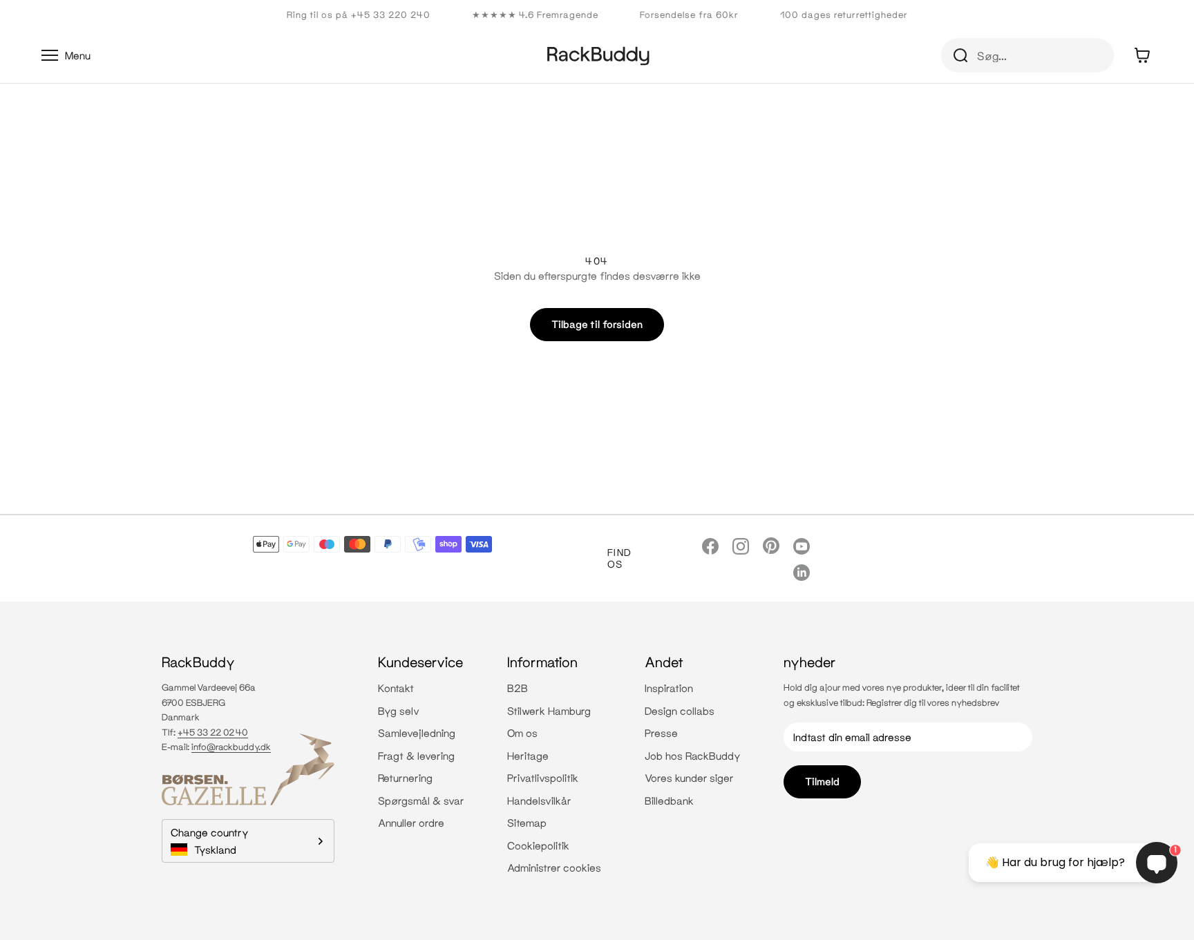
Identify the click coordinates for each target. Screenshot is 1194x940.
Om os (522, 733)
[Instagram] (740, 545)
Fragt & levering (416, 755)
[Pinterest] (771, 545)
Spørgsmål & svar (421, 800)
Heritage (528, 755)
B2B (517, 688)
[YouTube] (801, 545)
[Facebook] (710, 545)
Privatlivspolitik (542, 777)
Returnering (405, 777)
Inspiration (669, 688)
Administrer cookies (554, 867)
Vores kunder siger (689, 777)
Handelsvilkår (539, 800)
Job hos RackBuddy (693, 755)
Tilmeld (822, 781)
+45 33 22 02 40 (213, 732)
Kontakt (396, 688)
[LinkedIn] (801, 572)
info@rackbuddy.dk (231, 746)
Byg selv (398, 710)
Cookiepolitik (538, 845)
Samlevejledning (416, 733)
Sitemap (527, 822)
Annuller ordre (411, 822)
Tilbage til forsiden (597, 324)
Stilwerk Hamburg (549, 710)
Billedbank (669, 800)
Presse (661, 733)
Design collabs (679, 710)
